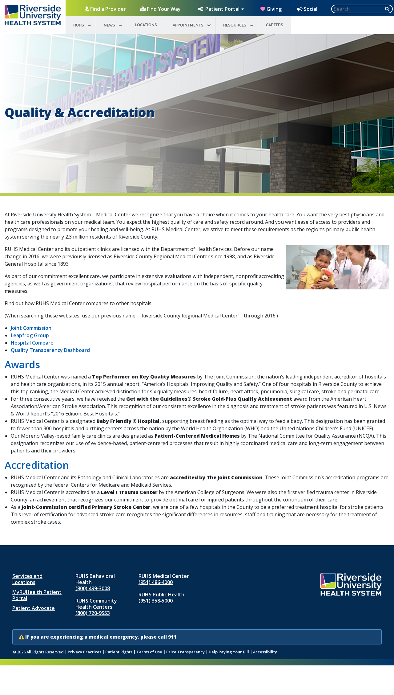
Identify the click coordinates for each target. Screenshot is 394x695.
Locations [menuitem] (146, 24)
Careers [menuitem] (274, 24)
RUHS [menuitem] (78, 24)
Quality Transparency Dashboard (50, 350)
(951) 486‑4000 (156, 582)
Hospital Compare (32, 342)
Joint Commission (31, 328)
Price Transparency (186, 652)
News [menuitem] (109, 24)
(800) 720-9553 (92, 613)
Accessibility (265, 652)
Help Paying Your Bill (229, 652)
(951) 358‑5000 (156, 600)
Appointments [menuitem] (188, 24)
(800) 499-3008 (92, 588)
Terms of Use (149, 652)
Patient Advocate (33, 608)
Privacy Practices (85, 652)
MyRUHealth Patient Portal (37, 595)
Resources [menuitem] (234, 24)
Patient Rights (119, 652)
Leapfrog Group (30, 335)
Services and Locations (27, 579)
